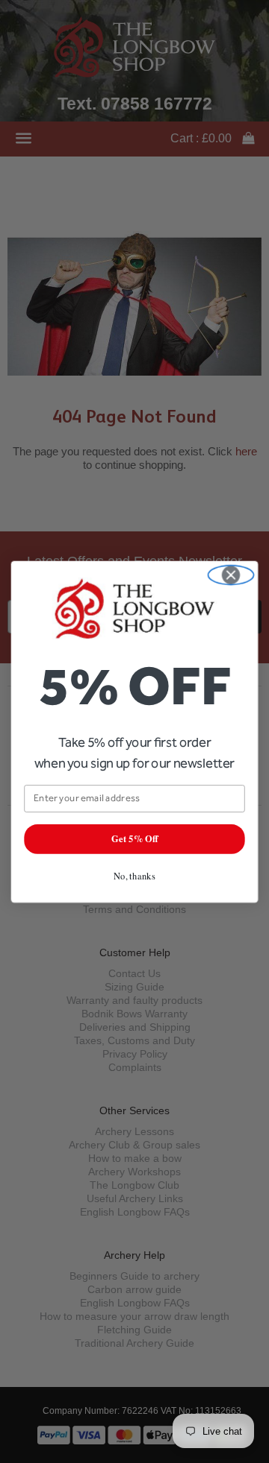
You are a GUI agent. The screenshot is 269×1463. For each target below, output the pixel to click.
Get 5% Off (134, 838)
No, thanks (134, 875)
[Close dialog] (230, 574)
